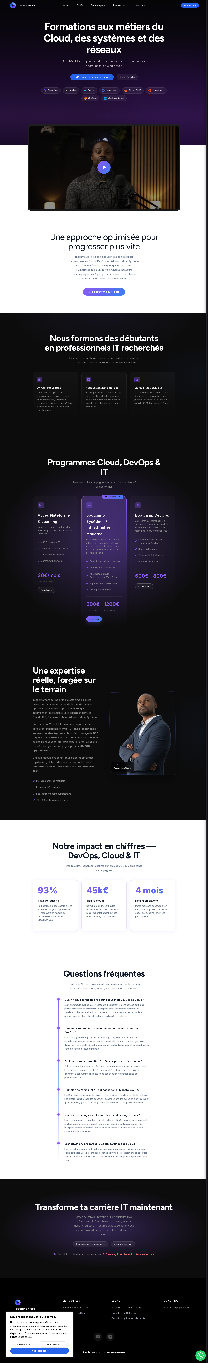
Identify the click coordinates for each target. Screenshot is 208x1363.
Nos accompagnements (177, 1307)
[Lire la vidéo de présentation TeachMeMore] (104, 167)
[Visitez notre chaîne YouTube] (98, 1337)
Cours (66, 5)
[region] (39, 1334)
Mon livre (140, 5)
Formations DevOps (74, 1313)
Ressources (119, 5)
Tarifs (80, 5)
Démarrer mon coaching (94, 77)
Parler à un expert (124, 1244)
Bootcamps (97, 5)
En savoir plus (144, 586)
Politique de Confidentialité (126, 1307)
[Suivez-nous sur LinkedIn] (110, 1337)
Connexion (190, 5)
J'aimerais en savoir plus (104, 291)
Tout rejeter (53, 1344)
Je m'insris (94, 619)
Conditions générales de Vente (128, 1318)
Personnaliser (24, 1344)
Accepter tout (39, 1350)
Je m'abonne (46, 590)
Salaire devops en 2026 (75, 1307)
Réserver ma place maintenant (92, 1244)
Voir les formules (127, 77)
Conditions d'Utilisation (124, 1313)
